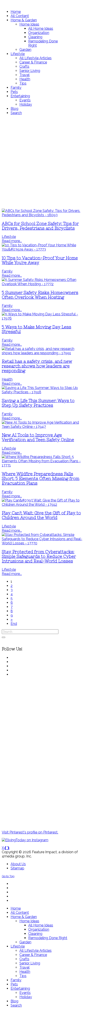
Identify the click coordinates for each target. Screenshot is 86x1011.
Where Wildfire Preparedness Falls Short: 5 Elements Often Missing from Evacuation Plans (40, 479)
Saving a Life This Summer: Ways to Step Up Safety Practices (38, 403)
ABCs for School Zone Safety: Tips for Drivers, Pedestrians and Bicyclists (40, 226)
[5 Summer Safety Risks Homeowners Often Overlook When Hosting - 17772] (43, 284)
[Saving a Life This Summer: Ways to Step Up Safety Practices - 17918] (43, 392)
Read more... (12, 241)
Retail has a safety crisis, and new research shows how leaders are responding (37, 366)
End (14, 624)
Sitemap (17, 868)
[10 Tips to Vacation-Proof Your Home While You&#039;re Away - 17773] (43, 249)
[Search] (3, 637)
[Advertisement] (43, 161)
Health (7, 379)
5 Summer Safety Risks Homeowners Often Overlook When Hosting (40, 295)
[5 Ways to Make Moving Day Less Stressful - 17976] (43, 318)
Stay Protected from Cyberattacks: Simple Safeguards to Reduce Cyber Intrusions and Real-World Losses (39, 556)
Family (7, 271)
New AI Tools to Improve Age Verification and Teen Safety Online (38, 437)
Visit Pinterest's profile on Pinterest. (30, 832)
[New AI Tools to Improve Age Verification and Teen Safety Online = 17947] (43, 427)
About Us (18, 864)
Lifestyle (9, 237)
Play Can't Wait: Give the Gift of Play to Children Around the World (41, 515)
